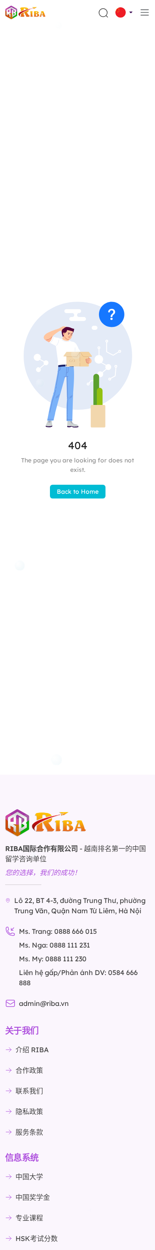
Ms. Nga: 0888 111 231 (54, 945)
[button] (124, 12)
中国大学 (29, 1176)
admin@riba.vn (44, 1003)
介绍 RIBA (32, 1049)
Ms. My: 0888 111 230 (53, 958)
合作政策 (29, 1070)
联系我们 (29, 1091)
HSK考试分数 (37, 1238)
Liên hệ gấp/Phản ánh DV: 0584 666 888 (78, 977)
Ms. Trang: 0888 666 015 (58, 931)
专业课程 (29, 1218)
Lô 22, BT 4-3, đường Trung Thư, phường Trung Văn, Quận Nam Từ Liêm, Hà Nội (80, 905)
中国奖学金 (33, 1197)
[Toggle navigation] (145, 12)
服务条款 (29, 1132)
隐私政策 (29, 1111)
